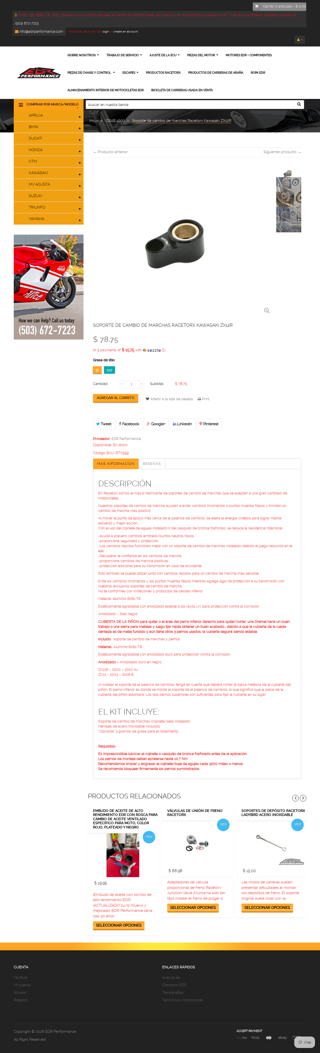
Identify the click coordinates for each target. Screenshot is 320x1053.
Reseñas (152, 464)
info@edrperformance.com (40, 31)
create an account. (125, 31)
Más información (115, 464)
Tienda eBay (173, 992)
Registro (21, 1000)
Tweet (106, 424)
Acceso (20, 992)
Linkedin (184, 424)
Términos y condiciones (182, 1000)
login (105, 31)
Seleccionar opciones (119, 925)
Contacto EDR (174, 985)
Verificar (21, 977)
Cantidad (100, 384)
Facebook (130, 424)
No (109, 370)
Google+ (158, 424)
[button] (197, 350)
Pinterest (210, 424)
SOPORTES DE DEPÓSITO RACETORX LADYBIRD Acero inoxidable (273, 813)
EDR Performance (126, 439)
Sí (97, 370)
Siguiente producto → (282, 152)
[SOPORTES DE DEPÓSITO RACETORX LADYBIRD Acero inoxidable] (271, 843)
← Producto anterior (110, 152)
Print (205, 399)
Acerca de (171, 977)
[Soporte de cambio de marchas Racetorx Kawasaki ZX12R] (288, 173)
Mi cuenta (22, 985)
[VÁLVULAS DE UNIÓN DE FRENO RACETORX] (197, 843)
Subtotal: (157, 384)
